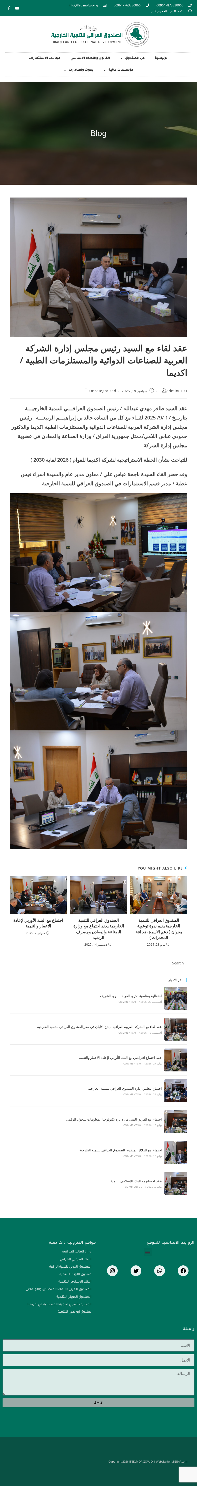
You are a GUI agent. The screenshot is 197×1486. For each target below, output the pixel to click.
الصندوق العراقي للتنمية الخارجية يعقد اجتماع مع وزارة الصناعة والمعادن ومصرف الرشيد (98, 928)
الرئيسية (162, 58)
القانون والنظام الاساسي (90, 58)
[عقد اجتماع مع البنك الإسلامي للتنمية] (175, 1183)
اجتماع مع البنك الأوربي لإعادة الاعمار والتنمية (38, 923)
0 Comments (127, 1002)
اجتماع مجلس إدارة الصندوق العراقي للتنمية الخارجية (125, 1088)
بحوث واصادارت (81, 70)
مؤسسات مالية (121, 70)
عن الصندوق (135, 58)
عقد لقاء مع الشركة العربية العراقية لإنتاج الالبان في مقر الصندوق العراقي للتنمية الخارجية (99, 1026)
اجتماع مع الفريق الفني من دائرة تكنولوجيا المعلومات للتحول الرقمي (114, 1119)
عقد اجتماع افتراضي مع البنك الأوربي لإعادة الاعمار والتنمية (120, 1057)
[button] (148, 1252)
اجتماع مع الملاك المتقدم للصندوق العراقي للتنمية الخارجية (120, 1150)
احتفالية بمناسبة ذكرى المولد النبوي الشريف (131, 995)
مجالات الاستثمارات (44, 58)
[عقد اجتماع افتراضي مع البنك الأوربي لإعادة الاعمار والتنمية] (175, 1060)
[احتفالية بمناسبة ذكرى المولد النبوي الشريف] (175, 998)
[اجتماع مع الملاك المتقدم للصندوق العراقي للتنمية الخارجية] (175, 1152)
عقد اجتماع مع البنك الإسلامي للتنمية (136, 1181)
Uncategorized (102, 390)
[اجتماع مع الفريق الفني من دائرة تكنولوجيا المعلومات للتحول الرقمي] (175, 1121)
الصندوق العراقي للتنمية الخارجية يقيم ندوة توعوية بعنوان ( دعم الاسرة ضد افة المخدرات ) (159, 928)
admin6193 (176, 390)
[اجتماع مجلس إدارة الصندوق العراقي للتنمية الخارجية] (175, 1090)
